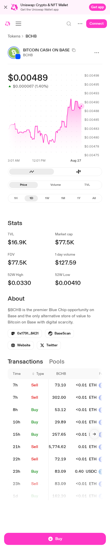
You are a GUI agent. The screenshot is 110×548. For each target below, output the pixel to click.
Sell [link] (34, 385)
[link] (97, 7)
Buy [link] (34, 409)
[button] (5, 7)
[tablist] (55, 171)
